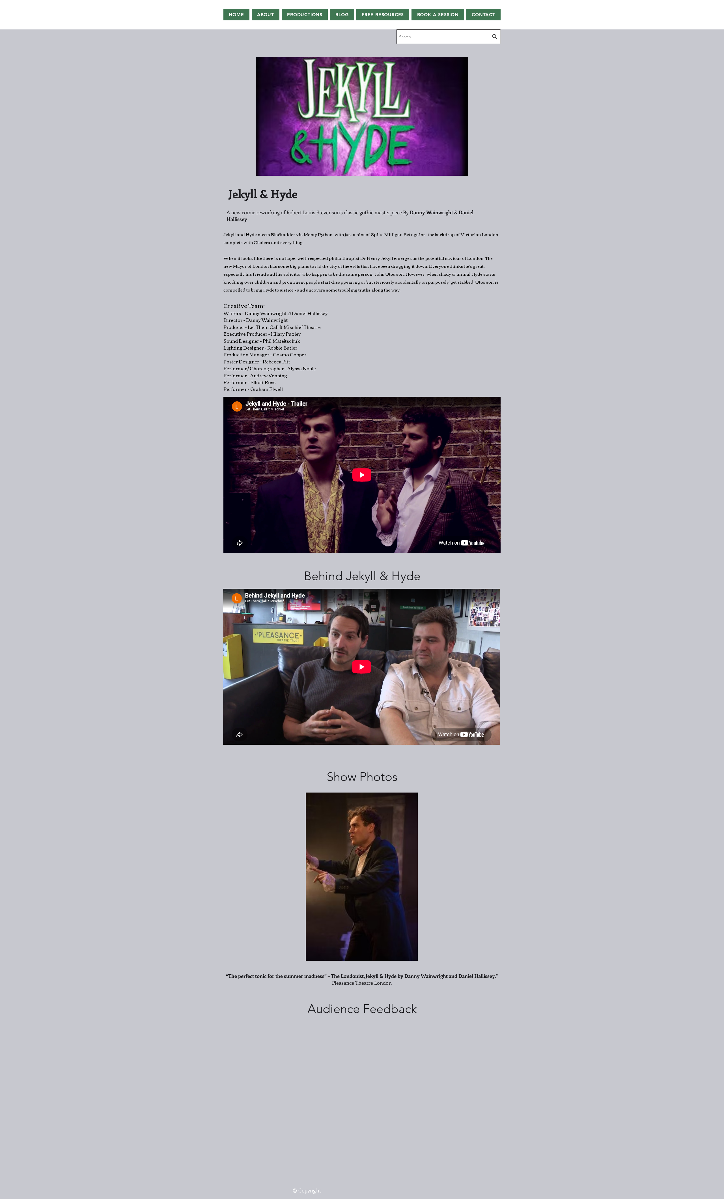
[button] (383, 14)
